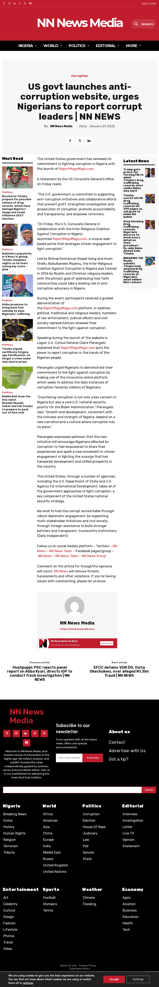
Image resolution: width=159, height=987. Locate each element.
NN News (45, 556)
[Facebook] (4, 3)
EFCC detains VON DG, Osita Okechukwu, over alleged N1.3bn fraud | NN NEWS (119, 672)
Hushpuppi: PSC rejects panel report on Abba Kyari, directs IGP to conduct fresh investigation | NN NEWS (39, 674)
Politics (7, 192)
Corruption (79, 76)
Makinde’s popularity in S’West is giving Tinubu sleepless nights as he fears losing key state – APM (17, 261)
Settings (138, 979)
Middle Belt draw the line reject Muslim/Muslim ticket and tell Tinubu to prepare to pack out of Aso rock (17, 404)
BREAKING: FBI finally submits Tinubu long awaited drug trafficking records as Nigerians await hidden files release (133, 270)
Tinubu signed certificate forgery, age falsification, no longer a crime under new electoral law (16, 355)
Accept (114, 979)
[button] (143, 24)
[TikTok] (19, 3)
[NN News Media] (77, 606)
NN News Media (61, 126)
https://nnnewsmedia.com (77, 629)
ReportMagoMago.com (76, 169)
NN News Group (94, 556)
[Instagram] (9, 3)
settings (28, 983)
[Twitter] (25, 3)
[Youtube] (30, 3)
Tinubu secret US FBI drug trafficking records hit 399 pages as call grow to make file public (133, 206)
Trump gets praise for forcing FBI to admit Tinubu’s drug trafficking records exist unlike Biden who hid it (133, 180)
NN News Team (60, 551)
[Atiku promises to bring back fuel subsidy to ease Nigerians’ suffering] (17, 285)
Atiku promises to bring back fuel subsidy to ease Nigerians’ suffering (16, 309)
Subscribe (93, 757)
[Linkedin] (14, 3)
